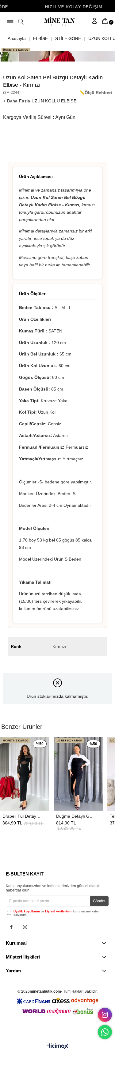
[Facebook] (11, 927)
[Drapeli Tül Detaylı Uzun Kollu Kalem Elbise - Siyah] (24, 774)
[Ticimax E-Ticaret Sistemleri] (57, 1046)
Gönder (99, 901)
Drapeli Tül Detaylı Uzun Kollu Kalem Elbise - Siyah (21, 816)
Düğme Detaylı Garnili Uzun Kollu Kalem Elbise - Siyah (75, 816)
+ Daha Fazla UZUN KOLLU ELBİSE (39, 100)
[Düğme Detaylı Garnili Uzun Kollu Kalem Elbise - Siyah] (78, 774)
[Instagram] (25, 927)
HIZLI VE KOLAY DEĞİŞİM (59, 7)
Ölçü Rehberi (98, 92)
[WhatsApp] (105, 1032)
